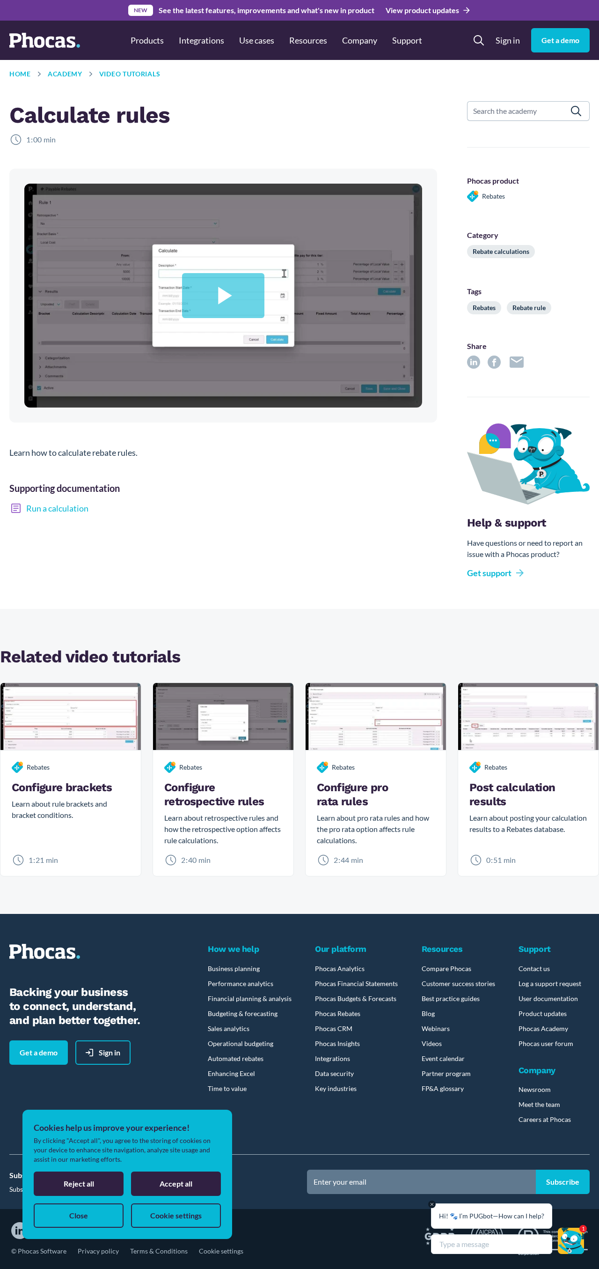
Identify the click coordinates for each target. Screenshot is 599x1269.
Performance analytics (240, 983)
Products (147, 40)
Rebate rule (529, 308)
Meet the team (539, 1104)
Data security (334, 1073)
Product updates (543, 1013)
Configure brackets (62, 787)
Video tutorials (130, 74)
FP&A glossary (443, 1088)
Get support (489, 573)
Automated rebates (235, 1058)
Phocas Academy (543, 1028)
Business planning (234, 968)
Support (407, 40)
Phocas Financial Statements (356, 983)
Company (359, 40)
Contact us (534, 968)
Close (78, 1215)
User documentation (548, 998)
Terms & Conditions (159, 1251)
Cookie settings (221, 1251)
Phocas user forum (546, 1043)
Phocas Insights (337, 1043)
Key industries (336, 1088)
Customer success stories (458, 983)
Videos (432, 1043)
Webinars (436, 1028)
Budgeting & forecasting (243, 1013)
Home (20, 74)
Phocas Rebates (337, 1013)
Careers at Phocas (545, 1119)
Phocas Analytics (340, 968)
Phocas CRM (333, 1028)
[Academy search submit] (576, 111)
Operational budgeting (240, 1043)
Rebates (484, 308)
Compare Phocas (446, 968)
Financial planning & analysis (250, 998)
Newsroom (535, 1089)
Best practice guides (451, 998)
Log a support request (550, 983)
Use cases (256, 40)
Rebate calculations (501, 251)
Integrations (201, 40)
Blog (428, 1013)
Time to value (227, 1088)
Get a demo (560, 40)
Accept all (176, 1183)
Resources (308, 40)
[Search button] (478, 40)
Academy (65, 74)
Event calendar (443, 1058)
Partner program (446, 1073)
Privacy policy (98, 1251)
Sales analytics (228, 1028)
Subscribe (562, 1181)
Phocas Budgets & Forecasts (355, 998)
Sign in (508, 40)
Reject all (79, 1183)
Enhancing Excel (231, 1073)
